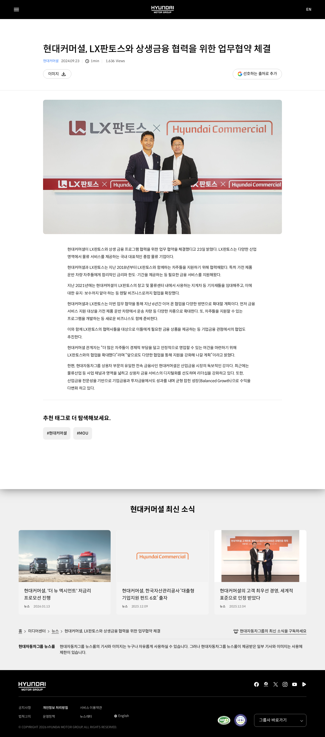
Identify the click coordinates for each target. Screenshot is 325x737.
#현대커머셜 (57, 433)
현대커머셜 (50, 61)
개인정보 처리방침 (55, 708)
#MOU (82, 433)
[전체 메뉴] (16, 9)
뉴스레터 (86, 716)
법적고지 (25, 716)
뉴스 (55, 631)
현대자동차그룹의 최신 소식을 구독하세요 (273, 631)
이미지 (59, 75)
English (121, 716)
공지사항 (25, 708)
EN (309, 9)
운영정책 (49, 716)
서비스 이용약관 (91, 708)
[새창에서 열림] (223, 720)
